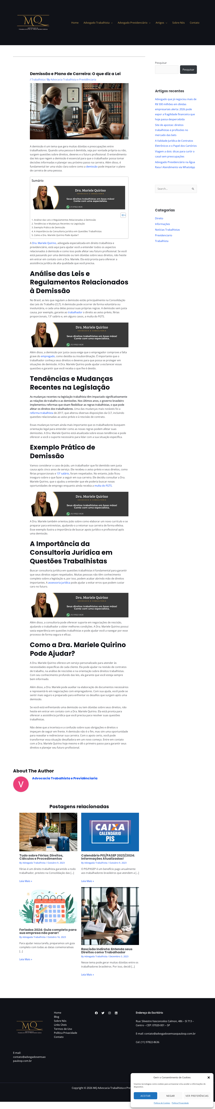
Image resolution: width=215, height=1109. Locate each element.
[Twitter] (103, 1013)
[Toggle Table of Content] (121, 215)
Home (57, 1012)
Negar (170, 1095)
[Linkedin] (116, 1013)
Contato (59, 1037)
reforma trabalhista (41, 413)
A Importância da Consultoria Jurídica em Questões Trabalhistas (68, 231)
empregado (48, 356)
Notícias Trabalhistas (167, 229)
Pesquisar (161, 63)
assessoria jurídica (59, 582)
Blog (56, 1016)
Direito (159, 218)
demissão (92, 166)
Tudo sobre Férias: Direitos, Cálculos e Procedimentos (41, 857)
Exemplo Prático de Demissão (49, 227)
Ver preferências (197, 1095)
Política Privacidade (180, 1103)
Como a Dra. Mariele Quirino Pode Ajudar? (56, 235)
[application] (111, 22)
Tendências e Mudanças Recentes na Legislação (59, 223)
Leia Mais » (25, 881)
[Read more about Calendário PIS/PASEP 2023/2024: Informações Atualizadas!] (110, 832)
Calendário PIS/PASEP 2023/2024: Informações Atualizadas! (108, 857)
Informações (162, 224)
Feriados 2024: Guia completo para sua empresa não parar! (47, 931)
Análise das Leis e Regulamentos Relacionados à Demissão (65, 219)
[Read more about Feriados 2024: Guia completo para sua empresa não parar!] (48, 906)
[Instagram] (109, 1013)
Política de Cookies (162, 1103)
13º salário (63, 473)
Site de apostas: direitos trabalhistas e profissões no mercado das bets (171, 130)
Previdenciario (163, 235)
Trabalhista (38, 79)
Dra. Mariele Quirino (44, 243)
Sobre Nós (60, 1021)
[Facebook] (96, 1013)
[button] (208, 1077)
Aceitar (145, 1095)
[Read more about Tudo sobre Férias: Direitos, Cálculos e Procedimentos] (48, 832)
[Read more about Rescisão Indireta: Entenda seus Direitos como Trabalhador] (110, 915)
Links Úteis (60, 1025)
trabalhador (75, 312)
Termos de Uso (63, 1029)
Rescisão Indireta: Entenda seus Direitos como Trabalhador (106, 950)
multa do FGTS (103, 485)
